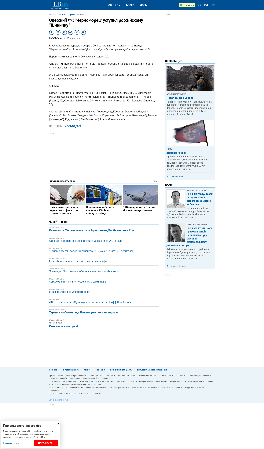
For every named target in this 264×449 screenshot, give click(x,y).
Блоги (130, 5)
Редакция (100, 369)
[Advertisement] (104, 154)
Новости (112, 5)
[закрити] (58, 424)
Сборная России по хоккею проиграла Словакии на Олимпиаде (85, 241)
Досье (144, 5)
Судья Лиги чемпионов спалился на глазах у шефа (78, 261)
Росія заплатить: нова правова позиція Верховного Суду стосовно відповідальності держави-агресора (189, 236)
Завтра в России (176, 153)
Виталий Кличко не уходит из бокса (69, 292)
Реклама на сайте (70, 369)
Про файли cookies (11, 443)
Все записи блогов (176, 266)
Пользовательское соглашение (152, 369)
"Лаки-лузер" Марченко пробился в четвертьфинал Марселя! (84, 271)
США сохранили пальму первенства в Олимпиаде (77, 281)
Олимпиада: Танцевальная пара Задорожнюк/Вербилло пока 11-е (91, 230)
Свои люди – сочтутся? (63, 326)
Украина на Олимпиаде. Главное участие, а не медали (83, 312)
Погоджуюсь (46, 443)
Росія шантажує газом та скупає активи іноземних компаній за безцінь (200, 199)
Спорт (62, 14)
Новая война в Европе (180, 98)
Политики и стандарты (121, 369)
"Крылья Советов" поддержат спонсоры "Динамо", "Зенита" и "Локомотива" (91, 251)
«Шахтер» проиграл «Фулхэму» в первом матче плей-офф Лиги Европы (90, 302)
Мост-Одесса (72, 126)
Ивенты (87, 369)
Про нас (53, 369)
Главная (53, 14)
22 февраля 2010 (74, 15)
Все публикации (175, 176)
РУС (206, 5)
